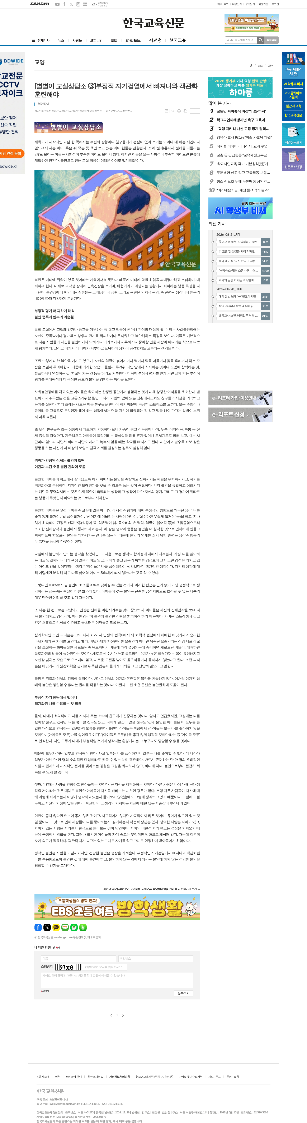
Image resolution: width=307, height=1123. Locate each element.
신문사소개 (43, 1076)
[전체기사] (41, 40)
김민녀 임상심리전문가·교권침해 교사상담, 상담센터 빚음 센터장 (68, 110)
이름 (45, 958)
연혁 (57, 1076)
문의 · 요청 (232, 1076)
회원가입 (263, 4)
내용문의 (237, 4)
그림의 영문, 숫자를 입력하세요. (102, 966)
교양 (270, 65)
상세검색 (271, 39)
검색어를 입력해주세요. (240, 40)
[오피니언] (96, 40)
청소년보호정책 (154, 1076)
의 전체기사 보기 (150, 888)
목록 (166, 111)
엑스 (71, 4)
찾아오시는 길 (96, 1076)
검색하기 (260, 40)
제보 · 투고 (222, 4)
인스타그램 (78, 4)
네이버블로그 (85, 4)
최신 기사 (217, 223)
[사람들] (77, 40)
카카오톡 (56, 927)
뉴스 (260, 65)
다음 (123, 1015)
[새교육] (155, 40)
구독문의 (250, 4)
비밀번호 (125, 958)
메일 (173, 111)
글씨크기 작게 (197, 111)
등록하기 (183, 993)
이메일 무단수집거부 (190, 1076)
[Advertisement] (55, 20)
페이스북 (64, 4)
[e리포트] (133, 40)
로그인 (275, 4)
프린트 (179, 111)
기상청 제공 (102, 6)
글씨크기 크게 (192, 111)
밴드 (83, 927)
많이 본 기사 (219, 103)
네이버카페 (74, 927)
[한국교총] (177, 40)
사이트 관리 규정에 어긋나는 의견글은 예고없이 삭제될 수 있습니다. (83, 975)
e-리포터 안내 (74, 1076)
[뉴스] (61, 40)
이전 (111, 1015)
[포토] (114, 40)
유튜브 (57, 4)
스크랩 (185, 111)
